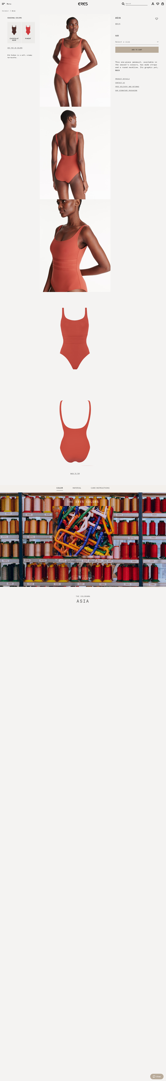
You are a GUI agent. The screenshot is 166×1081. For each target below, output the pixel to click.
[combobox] (137, 42)
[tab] (60, 488)
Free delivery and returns (127, 86)
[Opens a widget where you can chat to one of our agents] (157, 1077)
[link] (152, 3)
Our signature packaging (126, 90)
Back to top (75, 473)
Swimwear (5, 11)
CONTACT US (120, 82)
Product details (122, 79)
